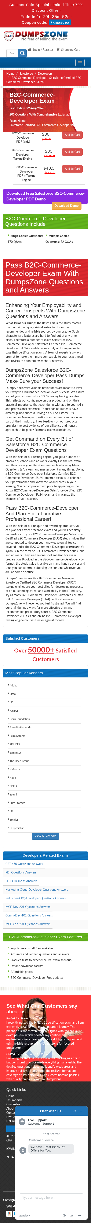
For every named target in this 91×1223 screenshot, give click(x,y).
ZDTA (10, 1157)
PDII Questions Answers (21, 881)
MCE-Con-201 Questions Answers (28, 924)
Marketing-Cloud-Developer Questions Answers (37, 889)
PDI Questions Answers (21, 872)
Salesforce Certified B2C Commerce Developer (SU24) (45, 125)
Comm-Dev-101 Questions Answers (29, 915)
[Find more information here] (51, 1163)
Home (10, 73)
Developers (45, 73)
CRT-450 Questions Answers (24, 864)
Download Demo (66, 205)
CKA (9, 1140)
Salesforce (26, 73)
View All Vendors (45, 836)
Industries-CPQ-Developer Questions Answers (36, 898)
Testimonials (14, 1100)
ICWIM (11, 1149)
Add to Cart (72, 135)
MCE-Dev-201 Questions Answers (28, 907)
